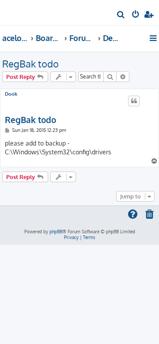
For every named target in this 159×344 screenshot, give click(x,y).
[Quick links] (154, 38)
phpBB (55, 231)
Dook (11, 94)
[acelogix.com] (21, 11)
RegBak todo (30, 63)
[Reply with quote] (134, 101)
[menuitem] (121, 16)
